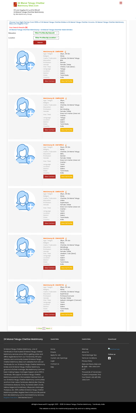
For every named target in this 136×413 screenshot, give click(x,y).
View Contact (49, 81)
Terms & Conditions (89, 358)
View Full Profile (66, 81)
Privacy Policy (87, 361)
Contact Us (55, 364)
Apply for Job (56, 355)
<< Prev (39, 328)
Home (53, 349)
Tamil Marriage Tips (89, 355)
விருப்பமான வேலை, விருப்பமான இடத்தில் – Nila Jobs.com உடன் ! (91, 366)
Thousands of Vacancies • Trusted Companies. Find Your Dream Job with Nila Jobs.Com (92, 376)
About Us (85, 352)
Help (52, 367)
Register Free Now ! (11, 397)
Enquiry (53, 352)
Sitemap (85, 349)
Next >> (49, 328)
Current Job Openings (59, 358)
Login (53, 361)
